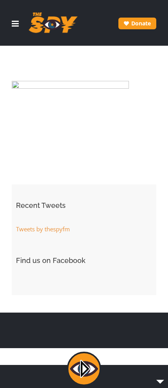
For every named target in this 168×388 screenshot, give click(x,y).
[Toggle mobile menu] (16, 24)
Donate (141, 23)
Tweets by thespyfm (43, 229)
